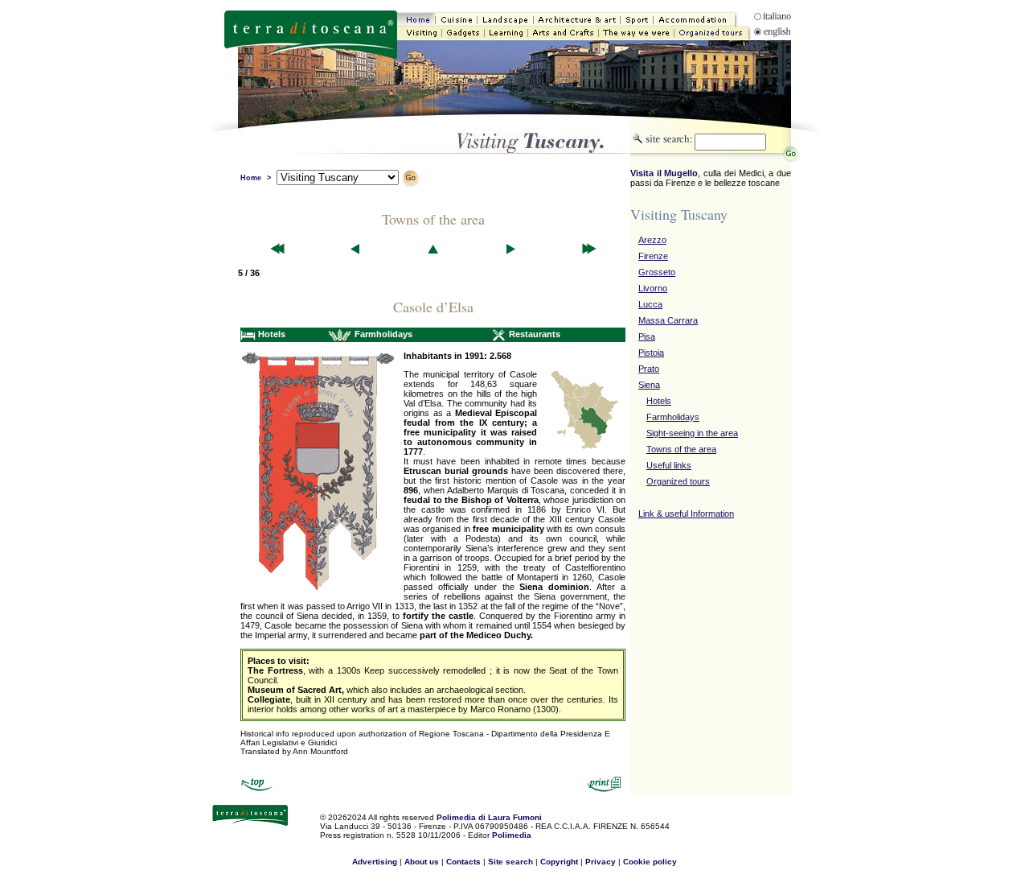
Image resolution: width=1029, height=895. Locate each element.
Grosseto (656, 272)
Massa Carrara (668, 320)
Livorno (652, 288)
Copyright (559, 861)
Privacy (600, 861)
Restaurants (534, 334)
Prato (648, 368)
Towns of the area (681, 449)
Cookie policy (650, 861)
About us (421, 861)
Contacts (463, 861)
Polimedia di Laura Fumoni (489, 817)
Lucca (650, 304)
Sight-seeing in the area (692, 433)
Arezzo (652, 240)
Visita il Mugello (664, 173)
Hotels (658, 401)
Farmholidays (672, 417)
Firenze (653, 256)
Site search (511, 861)
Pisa (646, 336)
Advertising (374, 861)
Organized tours (678, 481)
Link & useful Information (686, 513)
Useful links (668, 465)
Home (250, 178)
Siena (649, 385)
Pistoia (651, 352)
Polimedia (511, 835)
